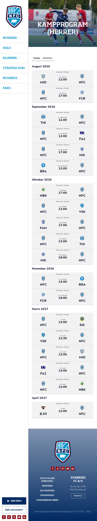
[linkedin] (24, 517)
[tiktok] (9, 517)
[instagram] (14, 517)
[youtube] (19, 517)
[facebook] (4, 517)
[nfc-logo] (14, 16)
